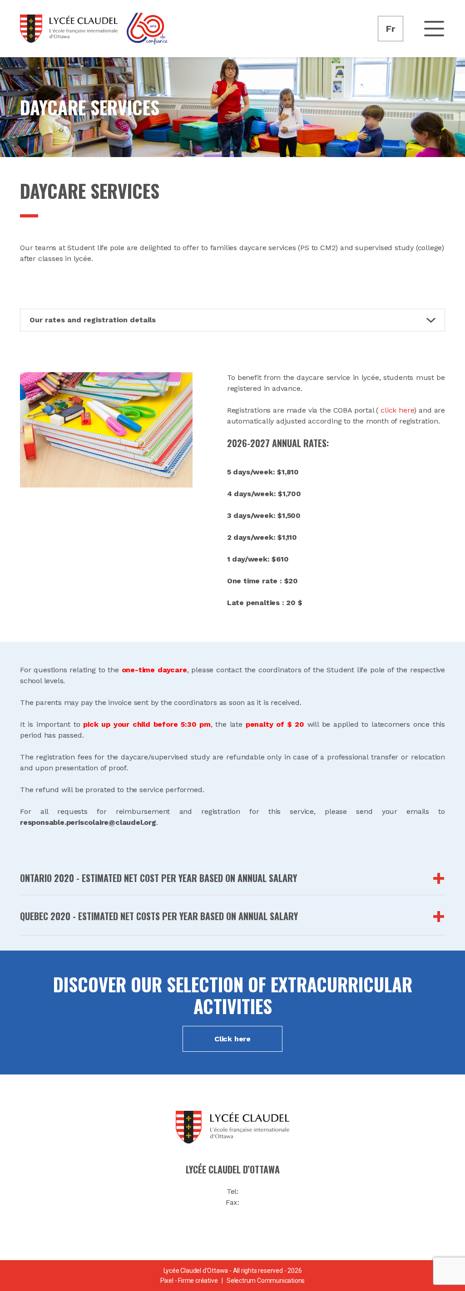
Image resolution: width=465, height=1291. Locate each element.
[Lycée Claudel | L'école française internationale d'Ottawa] (69, 28)
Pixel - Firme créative (189, 1280)
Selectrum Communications (266, 1280)
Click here (232, 1039)
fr (390, 28)
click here (396, 410)
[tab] (232, 878)
